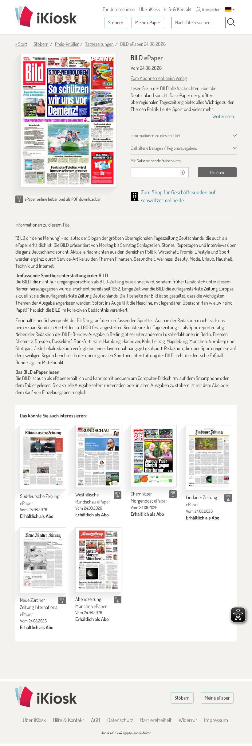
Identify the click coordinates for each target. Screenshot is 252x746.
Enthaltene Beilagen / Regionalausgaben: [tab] (164, 148)
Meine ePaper (147, 22)
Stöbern (115, 22)
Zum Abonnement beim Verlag (159, 78)
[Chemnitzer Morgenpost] (154, 456)
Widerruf (188, 719)
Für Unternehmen (119, 9)
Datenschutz (120, 719)
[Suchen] (231, 22)
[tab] (184, 161)
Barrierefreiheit (155, 719)
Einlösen (217, 172)
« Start (21, 44)
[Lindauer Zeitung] (209, 458)
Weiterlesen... (224, 116)
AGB (95, 719)
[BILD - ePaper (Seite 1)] (68, 120)
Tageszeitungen (99, 44)
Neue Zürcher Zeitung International (39, 607)
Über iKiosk (149, 9)
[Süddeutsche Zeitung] (43, 457)
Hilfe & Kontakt (178, 9)
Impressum (216, 719)
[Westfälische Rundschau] (98, 456)
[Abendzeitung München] (98, 559)
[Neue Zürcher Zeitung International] (43, 560)
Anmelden (211, 9)
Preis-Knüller (67, 44)
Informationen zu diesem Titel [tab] (155, 135)
